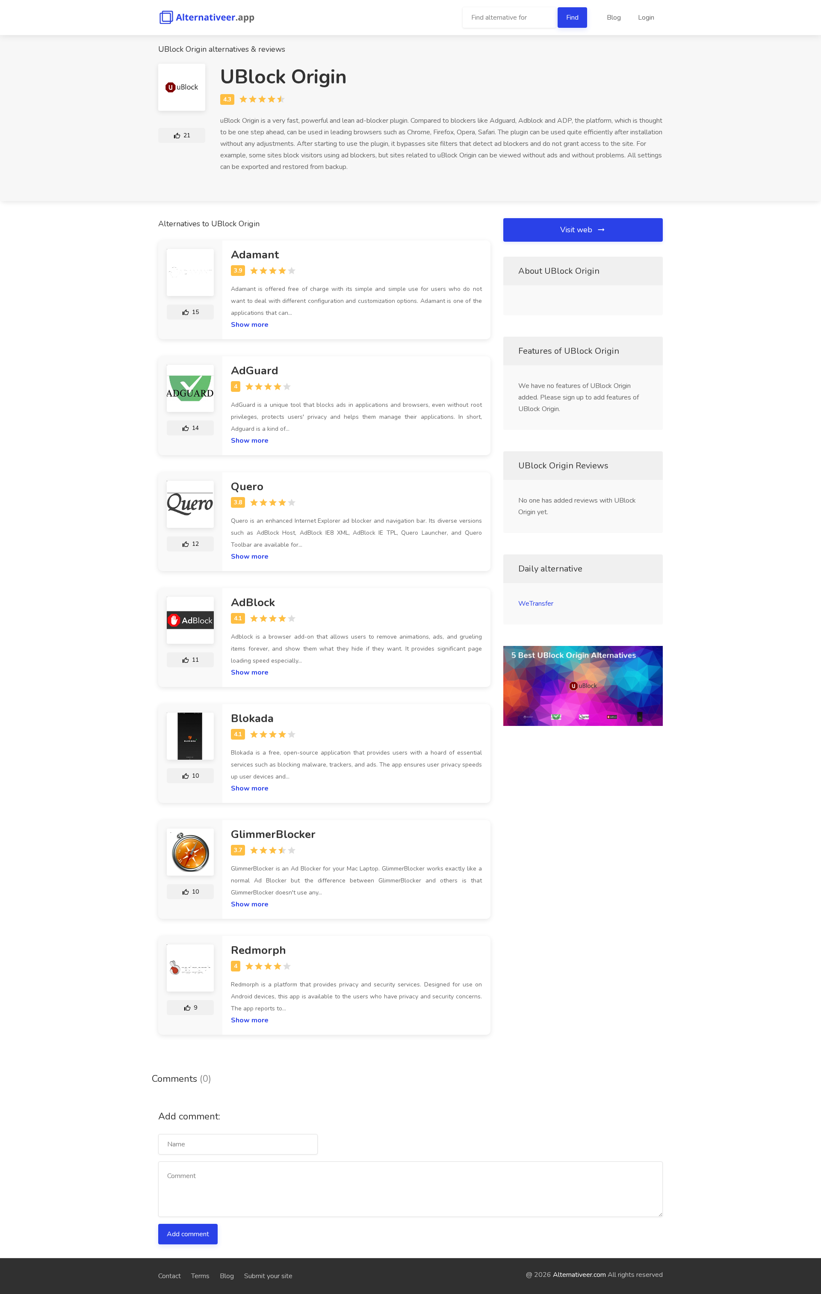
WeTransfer (535, 603)
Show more (250, 324)
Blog (614, 17)
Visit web (577, 230)
